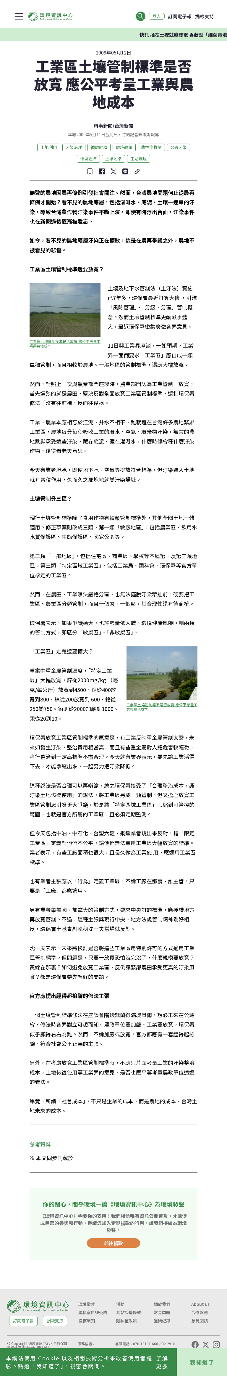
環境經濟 (88, 158)
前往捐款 (113, 1243)
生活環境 (138, 158)
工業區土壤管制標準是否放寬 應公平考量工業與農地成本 (65, 343)
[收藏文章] (90, 171)
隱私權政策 (126, 1321)
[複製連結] (137, 171)
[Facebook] (195, 1344)
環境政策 (124, 147)
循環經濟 (99, 147)
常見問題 (162, 1312)
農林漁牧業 (151, 147)
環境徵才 (86, 1304)
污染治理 (74, 147)
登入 (157, 16)
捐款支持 (204, 16)
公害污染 (178, 147)
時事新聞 (103, 125)
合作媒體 (199, 1312)
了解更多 (162, 1362)
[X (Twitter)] (205, 1344)
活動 (120, 1304)
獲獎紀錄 (162, 1321)
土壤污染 (113, 158)
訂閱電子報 (180, 16)
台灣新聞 (123, 125)
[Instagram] (216, 1344)
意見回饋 (199, 1321)
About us (200, 1304)
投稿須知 (86, 1321)
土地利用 (48, 147)
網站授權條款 (128, 1312)
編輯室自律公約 (92, 1312)
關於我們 (162, 1304)
